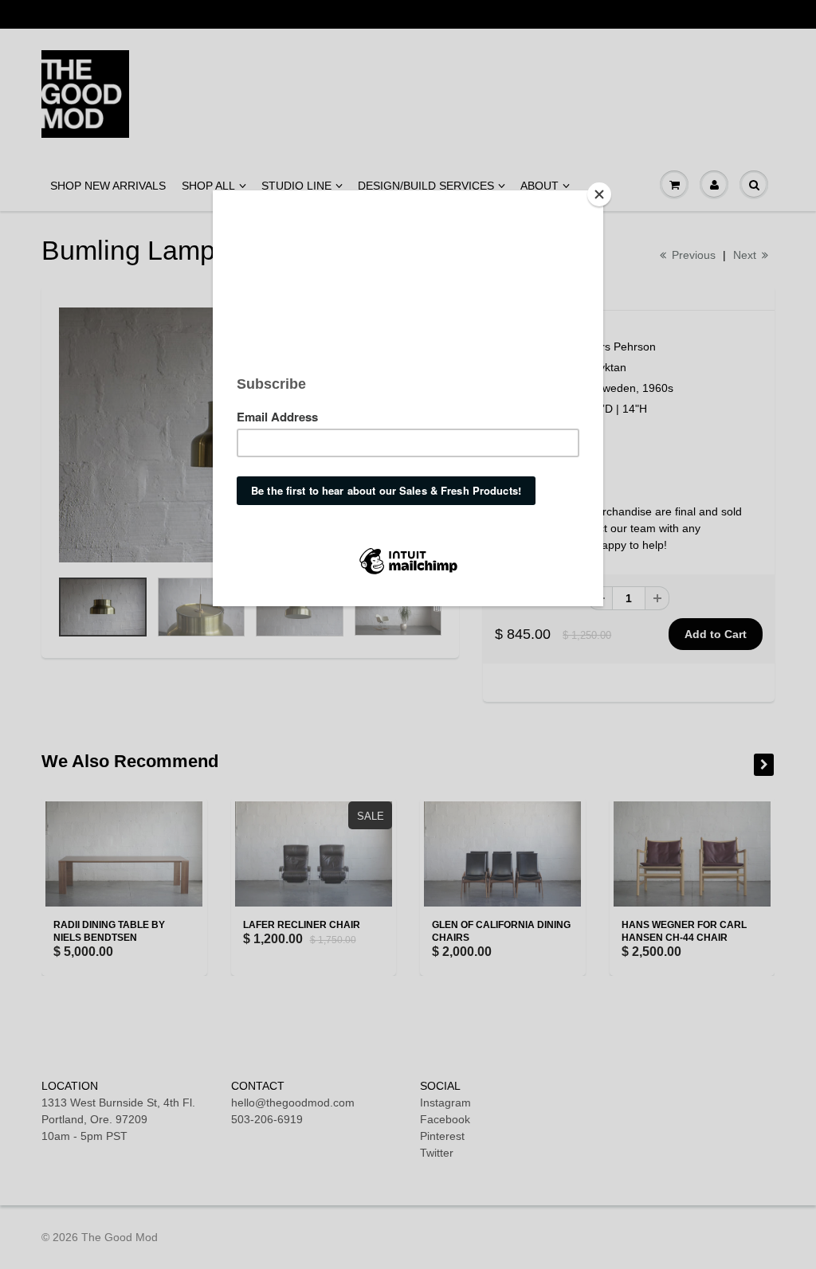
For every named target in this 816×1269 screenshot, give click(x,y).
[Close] (599, 194)
